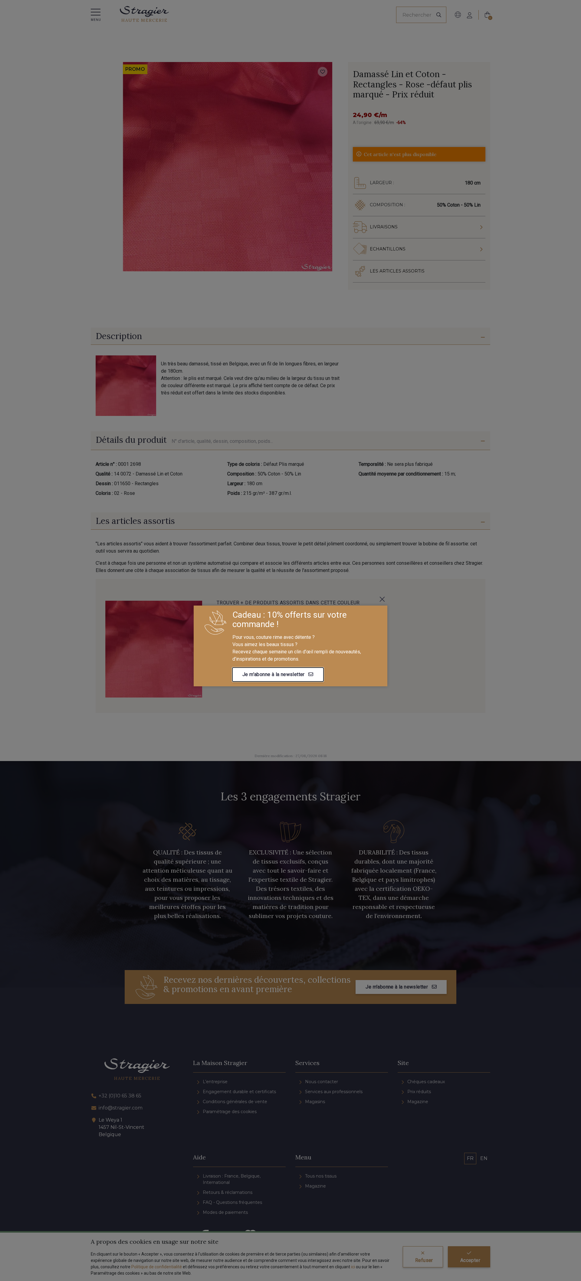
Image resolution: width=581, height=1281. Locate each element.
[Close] (382, 599)
